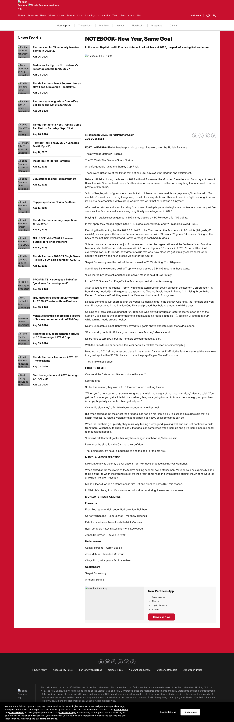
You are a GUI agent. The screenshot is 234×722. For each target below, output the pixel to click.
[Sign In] (208, 15)
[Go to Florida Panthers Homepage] (22, 5)
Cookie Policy (16, 712)
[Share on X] (201, 135)
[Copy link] (213, 135)
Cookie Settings (67, 712)
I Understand (190, 712)
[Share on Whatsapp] (194, 135)
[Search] (214, 15)
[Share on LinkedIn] (207, 135)
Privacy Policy (121, 709)
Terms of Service (48, 718)
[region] (117, 712)
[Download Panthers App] (114, 605)
